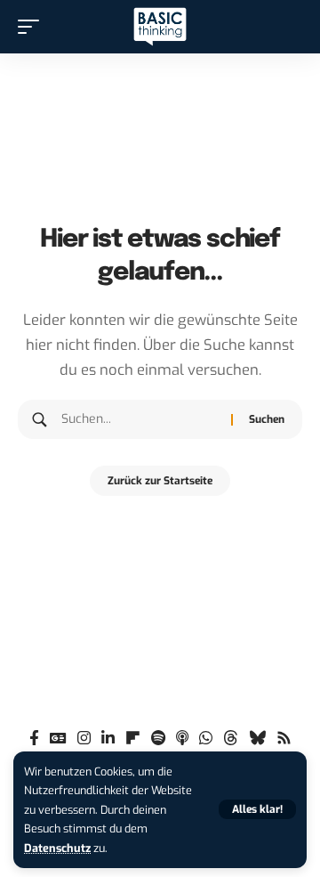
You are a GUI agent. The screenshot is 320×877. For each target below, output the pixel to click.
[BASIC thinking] (160, 27)
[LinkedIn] (108, 738)
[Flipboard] (133, 738)
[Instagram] (84, 738)
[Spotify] (158, 738)
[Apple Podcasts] (182, 738)
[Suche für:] (139, 419)
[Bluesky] (257, 738)
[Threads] (231, 738)
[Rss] (284, 738)
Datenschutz (57, 848)
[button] (257, 809)
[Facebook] (34, 738)
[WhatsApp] (206, 738)
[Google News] (58, 738)
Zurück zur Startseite (160, 481)
